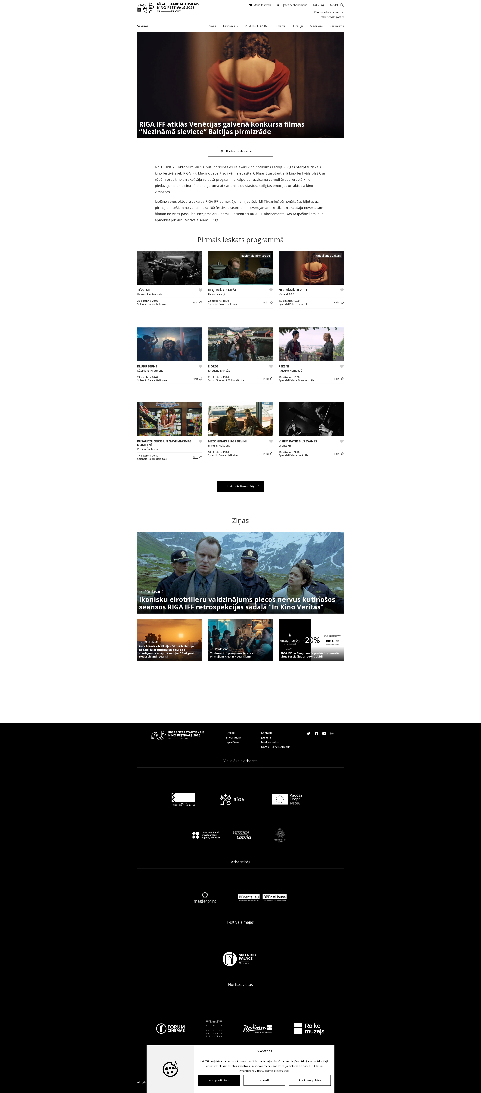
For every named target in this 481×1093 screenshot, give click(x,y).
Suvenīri (280, 26)
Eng (322, 5)
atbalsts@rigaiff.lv (332, 17)
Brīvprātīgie (233, 737)
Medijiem (316, 26)
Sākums (142, 26)
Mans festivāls (262, 5)
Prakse (230, 733)
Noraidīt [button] (264, 1080)
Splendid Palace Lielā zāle (152, 304)
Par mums (337, 26)
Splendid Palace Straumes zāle (296, 380)
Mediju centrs (270, 742)
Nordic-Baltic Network (275, 747)
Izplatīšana (232, 742)
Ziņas (212, 26)
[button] (196, 302)
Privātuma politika (310, 1080)
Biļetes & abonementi (294, 5)
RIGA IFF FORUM (256, 26)
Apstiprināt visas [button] (219, 1080)
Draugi (298, 26)
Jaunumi (266, 737)
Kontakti (266, 733)
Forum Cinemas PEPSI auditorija (226, 380)
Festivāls (229, 26)
